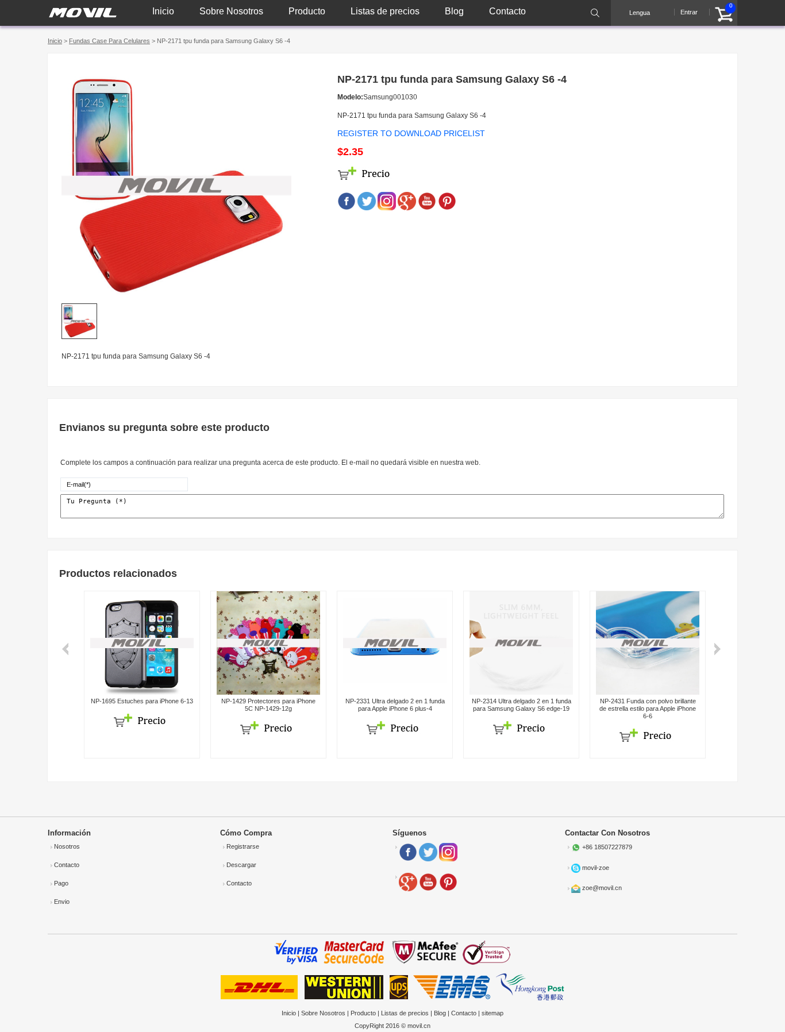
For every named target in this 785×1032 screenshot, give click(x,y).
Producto (306, 11)
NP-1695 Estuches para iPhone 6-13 (142, 701)
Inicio (163, 11)
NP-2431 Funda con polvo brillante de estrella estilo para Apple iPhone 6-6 (647, 708)
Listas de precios (385, 11)
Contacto (507, 11)
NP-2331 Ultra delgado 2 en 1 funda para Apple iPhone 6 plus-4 (395, 705)
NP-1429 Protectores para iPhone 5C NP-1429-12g (268, 705)
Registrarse (242, 846)
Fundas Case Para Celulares (109, 40)
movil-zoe (595, 867)
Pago (61, 883)
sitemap (492, 1013)
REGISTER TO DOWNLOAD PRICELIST (411, 133)
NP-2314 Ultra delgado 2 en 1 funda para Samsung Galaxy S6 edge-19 (521, 705)
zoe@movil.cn (602, 887)
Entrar (689, 12)
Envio (62, 901)
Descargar (241, 864)
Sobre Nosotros (231, 11)
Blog (454, 11)
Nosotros (67, 846)
